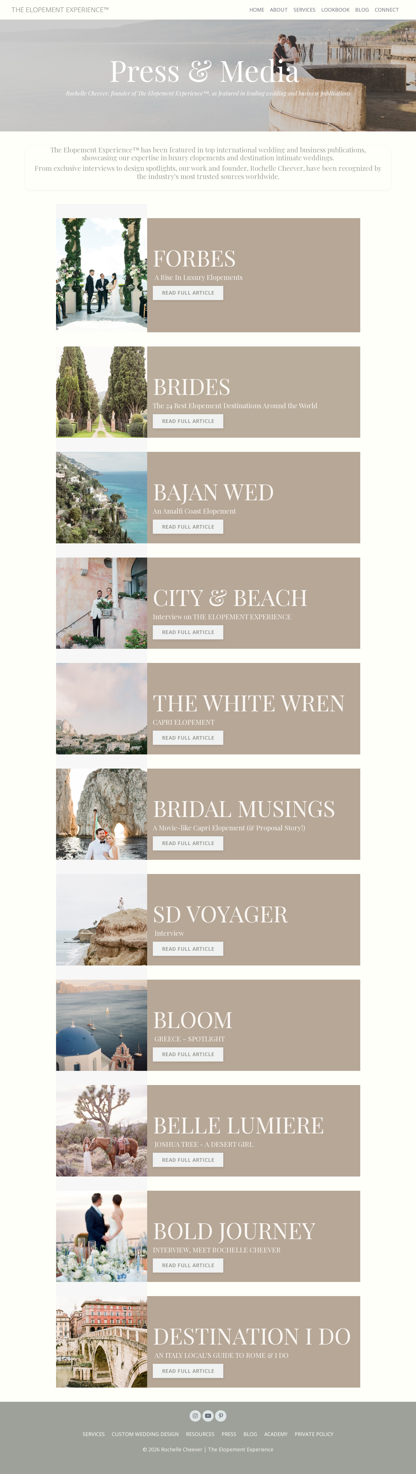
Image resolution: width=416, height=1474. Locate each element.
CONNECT (387, 9)
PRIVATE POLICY (314, 1434)
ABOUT (279, 9)
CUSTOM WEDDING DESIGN (145, 1434)
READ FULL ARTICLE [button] (188, 292)
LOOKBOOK (335, 9)
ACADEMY (276, 1434)
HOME (256, 9)
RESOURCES (200, 1434)
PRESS (229, 1434)
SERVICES (304, 9)
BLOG (362, 9)
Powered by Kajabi (208, 1459)
